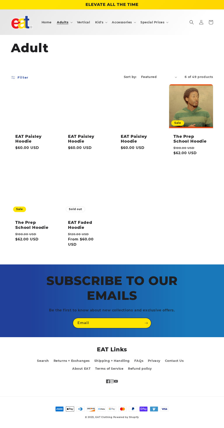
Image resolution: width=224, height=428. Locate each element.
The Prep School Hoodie (190, 139)
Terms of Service (109, 369)
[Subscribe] (146, 323)
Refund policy (140, 369)
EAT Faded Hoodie (80, 225)
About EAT (81, 369)
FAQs (138, 361)
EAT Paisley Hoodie (28, 139)
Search (43, 361)
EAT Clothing (104, 417)
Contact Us (174, 361)
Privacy (154, 361)
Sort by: (130, 77)
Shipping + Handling (112, 361)
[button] (64, 22)
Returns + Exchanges (72, 361)
